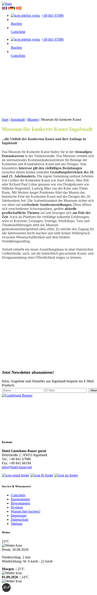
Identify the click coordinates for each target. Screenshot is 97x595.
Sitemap (16, 523)
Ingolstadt (18, 119)
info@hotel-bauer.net (17, 467)
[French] (8, 8)
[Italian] (16, 8)
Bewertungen (20, 503)
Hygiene (17, 507)
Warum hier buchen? (25, 511)
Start (5, 119)
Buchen (16, 24)
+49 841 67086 (53, 15)
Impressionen (20, 499)
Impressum (18, 515)
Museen (33, 119)
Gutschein (18, 32)
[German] (12, 8)
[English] (4, 8)
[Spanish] (20, 8)
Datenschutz (19, 519)
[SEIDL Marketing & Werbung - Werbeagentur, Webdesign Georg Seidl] (6, 591)
